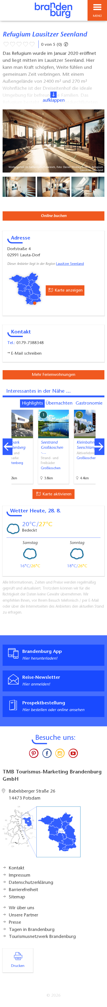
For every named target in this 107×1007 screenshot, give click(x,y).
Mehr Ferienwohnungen (53, 375)
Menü (97, 16)
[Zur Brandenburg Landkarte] (42, 834)
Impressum (19, 875)
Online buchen (53, 216)
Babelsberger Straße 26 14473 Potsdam (32, 795)
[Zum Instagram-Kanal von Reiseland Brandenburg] (60, 754)
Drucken (17, 966)
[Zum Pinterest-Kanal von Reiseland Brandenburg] (33, 754)
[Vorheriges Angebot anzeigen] (7, 446)
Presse (15, 922)
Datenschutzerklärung (31, 883)
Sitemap (17, 897)
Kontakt (16, 868)
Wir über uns (21, 908)
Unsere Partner (23, 915)
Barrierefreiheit (23, 890)
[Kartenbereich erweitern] (99, 406)
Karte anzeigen (68, 290)
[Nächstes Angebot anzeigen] (99, 446)
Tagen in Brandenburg (32, 930)
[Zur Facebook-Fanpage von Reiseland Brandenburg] (47, 754)
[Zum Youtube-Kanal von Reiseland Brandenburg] (72, 754)
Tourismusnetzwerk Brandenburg (42, 937)
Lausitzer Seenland (70, 264)
